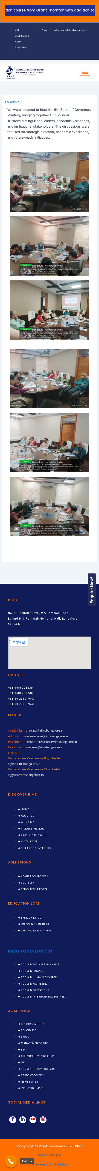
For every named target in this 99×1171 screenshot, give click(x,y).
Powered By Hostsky (49, 1164)
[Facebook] (12, 1119)
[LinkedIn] (22, 1119)
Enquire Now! (91, 590)
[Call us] (11, 1161)
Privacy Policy (49, 1155)
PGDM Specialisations (30, 951)
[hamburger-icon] (85, 72)
